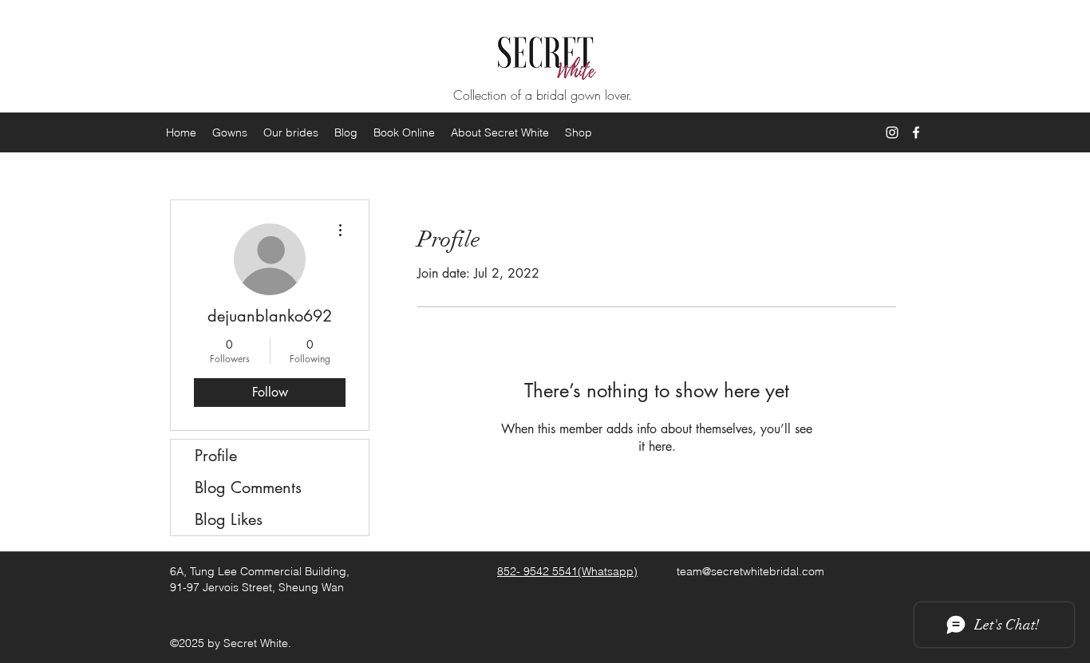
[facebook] (916, 132)
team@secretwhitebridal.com (750, 571)
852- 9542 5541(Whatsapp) (567, 571)
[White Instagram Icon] (892, 132)
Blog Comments (248, 487)
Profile (216, 455)
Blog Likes (229, 519)
